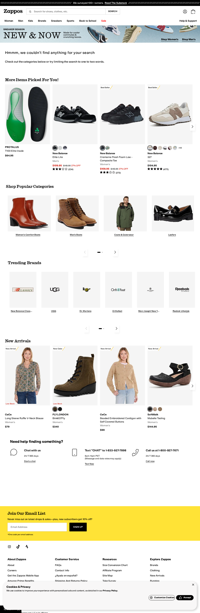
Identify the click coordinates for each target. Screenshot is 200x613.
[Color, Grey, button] (65, 147)
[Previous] (84, 252)
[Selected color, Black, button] (55, 147)
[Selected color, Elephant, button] (55, 409)
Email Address (19, 526)
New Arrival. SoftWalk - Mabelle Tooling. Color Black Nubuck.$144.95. (170, 387)
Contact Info (62, 570)
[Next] (192, 127)
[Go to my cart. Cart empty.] (193, 11)
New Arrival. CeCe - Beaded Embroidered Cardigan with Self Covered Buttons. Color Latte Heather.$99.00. (122, 389)
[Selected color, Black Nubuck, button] (150, 409)
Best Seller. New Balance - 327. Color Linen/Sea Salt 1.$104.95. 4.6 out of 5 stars (170, 127)
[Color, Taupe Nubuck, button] (155, 409)
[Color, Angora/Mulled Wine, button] (170, 147)
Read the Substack (116, 2)
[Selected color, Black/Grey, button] (102, 147)
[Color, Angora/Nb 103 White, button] (175, 147)
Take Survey (109, 580)
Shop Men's (188, 39)
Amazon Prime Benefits (21, 580)
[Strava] (26, 546)
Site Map (107, 575)
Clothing (155, 570)
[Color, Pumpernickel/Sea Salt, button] (155, 147)
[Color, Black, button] (60, 409)
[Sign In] (185, 11)
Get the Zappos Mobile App (23, 575)
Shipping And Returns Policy (71, 580)
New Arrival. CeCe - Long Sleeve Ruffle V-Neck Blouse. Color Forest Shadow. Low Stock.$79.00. (27, 387)
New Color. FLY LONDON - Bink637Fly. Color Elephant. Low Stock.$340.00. (75, 387)
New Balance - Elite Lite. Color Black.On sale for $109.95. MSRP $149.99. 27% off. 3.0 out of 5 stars (75, 127)
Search (112, 11)
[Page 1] (98, 252)
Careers (12, 570)
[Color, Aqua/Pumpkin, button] (107, 147)
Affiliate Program (112, 570)
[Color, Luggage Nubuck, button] (160, 409)
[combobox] (65, 11)
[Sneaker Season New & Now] (100, 34)
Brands (154, 565)
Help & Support (188, 20)
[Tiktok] (18, 546)
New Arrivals (157, 575)
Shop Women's (169, 39)
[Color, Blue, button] (60, 147)
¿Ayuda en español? (66, 575)
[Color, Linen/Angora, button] (160, 147)
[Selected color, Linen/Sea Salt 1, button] (150, 147)
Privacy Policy (110, 590)
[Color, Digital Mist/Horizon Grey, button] (165, 147)
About (11, 565)
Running (154, 580)
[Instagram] (9, 546)
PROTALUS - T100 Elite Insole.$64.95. (27, 120)
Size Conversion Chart (115, 565)
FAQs (58, 565)
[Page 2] (102, 252)
